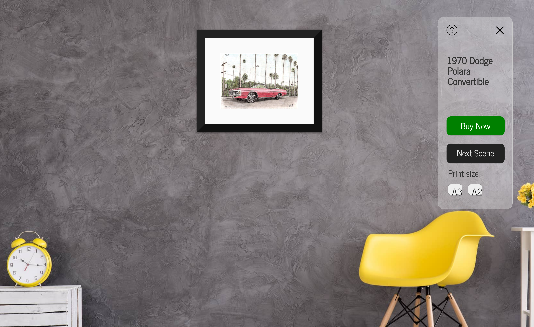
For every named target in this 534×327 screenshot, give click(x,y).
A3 (457, 189)
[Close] (500, 30)
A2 (477, 189)
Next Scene (475, 153)
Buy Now (475, 125)
